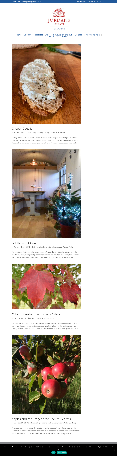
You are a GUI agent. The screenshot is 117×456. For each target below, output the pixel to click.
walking (73, 423)
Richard (16, 132)
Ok (53, 452)
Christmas (35, 247)
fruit (49, 423)
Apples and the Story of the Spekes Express (41, 419)
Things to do (92, 35)
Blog (34, 132)
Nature (52, 318)
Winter (71, 247)
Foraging (43, 423)
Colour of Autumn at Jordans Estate (36, 314)
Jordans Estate (81, 2)
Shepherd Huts (41, 35)
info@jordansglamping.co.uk (32, 2)
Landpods (79, 35)
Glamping (39, 318)
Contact (64, 36)
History (90, 2)
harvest (54, 423)
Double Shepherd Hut (62, 35)
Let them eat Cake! (25, 243)
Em (15, 318)
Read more (62, 452)
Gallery (52, 36)
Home (19, 35)
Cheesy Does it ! (22, 128)
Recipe (62, 132)
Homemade (54, 132)
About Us (28, 35)
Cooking (40, 132)
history (46, 132)
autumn (32, 318)
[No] (114, 450)
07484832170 (16, 2)
